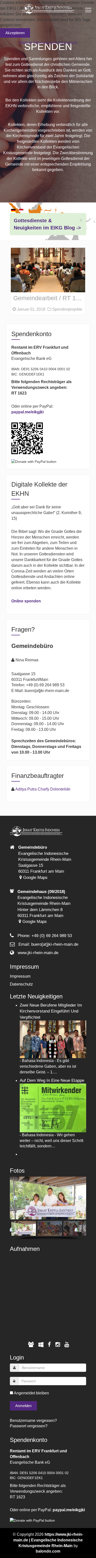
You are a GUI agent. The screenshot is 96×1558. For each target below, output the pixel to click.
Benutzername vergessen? (33, 1420)
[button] (15, 1198)
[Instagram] (57, 1344)
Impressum (20, 976)
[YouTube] (66, 1344)
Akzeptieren (15, 33)
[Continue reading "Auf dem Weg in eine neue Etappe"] (53, 1108)
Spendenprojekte (66, 309)
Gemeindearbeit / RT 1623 (49, 298)
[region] (48, 1208)
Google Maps (35, 877)
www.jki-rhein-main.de (38, 952)
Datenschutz (21, 984)
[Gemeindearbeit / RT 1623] (48, 270)
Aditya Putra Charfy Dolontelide (42, 789)
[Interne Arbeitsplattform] (40, 1344)
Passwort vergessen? (29, 1426)
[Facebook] (49, 1344)
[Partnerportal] (31, 1344)
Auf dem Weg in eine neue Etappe (52, 1080)
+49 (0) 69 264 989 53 (52, 935)
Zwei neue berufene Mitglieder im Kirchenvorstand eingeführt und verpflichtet (51, 1011)
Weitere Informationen (38, 43)
